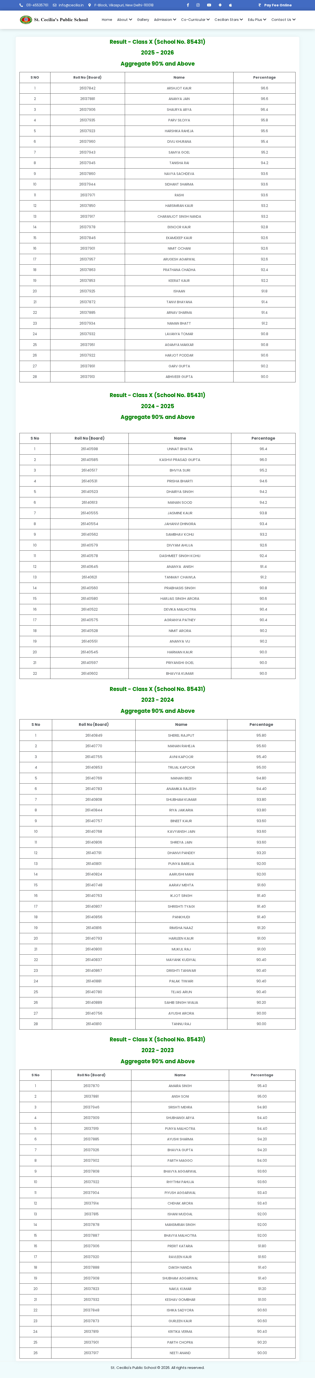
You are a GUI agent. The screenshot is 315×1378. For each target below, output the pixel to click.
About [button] (123, 19)
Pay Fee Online (278, 5)
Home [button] (107, 19)
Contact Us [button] (281, 19)
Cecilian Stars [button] (227, 19)
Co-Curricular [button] (193, 19)
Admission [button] (163, 19)
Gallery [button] (143, 19)
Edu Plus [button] (255, 19)
